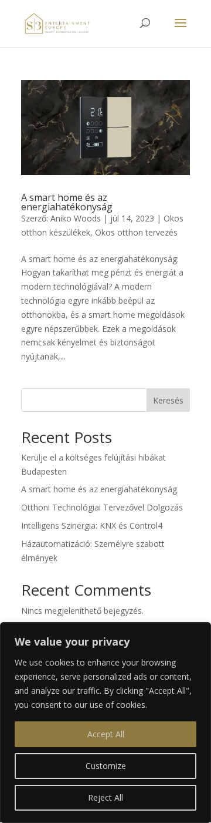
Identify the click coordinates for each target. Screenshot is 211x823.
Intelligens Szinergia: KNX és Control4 (91, 525)
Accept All (105, 734)
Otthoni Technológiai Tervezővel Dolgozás (102, 507)
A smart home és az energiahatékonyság (67, 202)
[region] (105, 722)
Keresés (168, 400)
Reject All (105, 797)
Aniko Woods (75, 218)
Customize (106, 765)
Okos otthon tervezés (136, 232)
